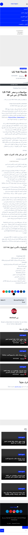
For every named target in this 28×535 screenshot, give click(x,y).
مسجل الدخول (18, 386)
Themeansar (14, 519)
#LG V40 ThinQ (21, 78)
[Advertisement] (14, 51)
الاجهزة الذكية (23, 68)
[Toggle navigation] (27, 4)
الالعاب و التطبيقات (23, 24)
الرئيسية (25, 9)
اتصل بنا (9, 523)
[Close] (25, 527)
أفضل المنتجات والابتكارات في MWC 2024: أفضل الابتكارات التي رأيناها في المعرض (15, 477)
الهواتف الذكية (24, 12)
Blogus (24, 518)
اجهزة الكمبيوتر (24, 16)
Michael (21, 76)
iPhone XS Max (12, 117)
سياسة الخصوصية (16, 523)
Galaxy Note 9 (21, 117)
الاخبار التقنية (25, 20)
